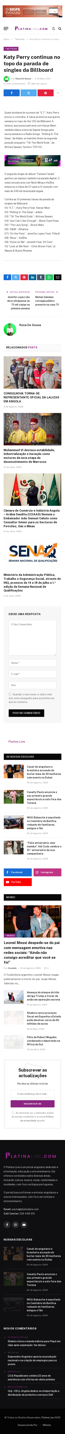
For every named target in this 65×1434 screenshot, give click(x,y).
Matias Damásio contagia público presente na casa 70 (47, 301)
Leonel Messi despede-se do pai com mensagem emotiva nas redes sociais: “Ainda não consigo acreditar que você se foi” (32, 953)
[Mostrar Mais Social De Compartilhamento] (58, 92)
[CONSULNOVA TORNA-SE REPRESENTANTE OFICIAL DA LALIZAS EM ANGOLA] (32, 372)
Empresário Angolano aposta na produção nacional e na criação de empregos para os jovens (32, 1360)
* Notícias (11, 49)
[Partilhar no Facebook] (12, 92)
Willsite (47, 1425)
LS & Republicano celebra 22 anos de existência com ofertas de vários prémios (31, 1377)
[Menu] (6, 28)
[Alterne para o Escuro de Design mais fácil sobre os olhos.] (53, 28)
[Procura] (59, 28)
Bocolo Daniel (16, 1387)
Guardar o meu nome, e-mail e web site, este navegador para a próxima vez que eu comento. (32, 698)
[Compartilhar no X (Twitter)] (29, 92)
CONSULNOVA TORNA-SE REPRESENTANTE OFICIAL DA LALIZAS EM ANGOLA (31, 397)
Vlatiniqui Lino (16, 1337)
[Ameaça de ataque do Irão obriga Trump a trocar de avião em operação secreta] (14, 997)
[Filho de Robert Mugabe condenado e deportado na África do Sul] (14, 1042)
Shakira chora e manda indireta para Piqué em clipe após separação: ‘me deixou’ (34, 1343)
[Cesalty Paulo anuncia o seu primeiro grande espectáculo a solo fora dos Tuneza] (14, 797)
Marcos (12, 1371)
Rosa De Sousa (23, 78)
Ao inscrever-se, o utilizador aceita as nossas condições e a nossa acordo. (33, 1117)
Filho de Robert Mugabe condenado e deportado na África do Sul (43, 1041)
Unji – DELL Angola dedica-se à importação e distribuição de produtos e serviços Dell (33, 1393)
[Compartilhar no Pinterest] (46, 92)
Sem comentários (16, 83)
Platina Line (16, 741)
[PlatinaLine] (31, 28)
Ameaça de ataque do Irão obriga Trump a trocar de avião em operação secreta (43, 996)
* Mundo (10, 935)
